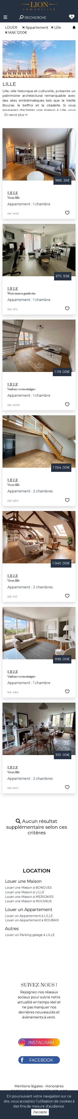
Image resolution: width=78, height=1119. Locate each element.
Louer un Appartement (28, 909)
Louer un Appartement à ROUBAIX (32, 920)
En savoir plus (14, 115)
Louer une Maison (23, 881)
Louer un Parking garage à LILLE (30, 935)
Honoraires (54, 1086)
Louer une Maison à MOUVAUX (28, 901)
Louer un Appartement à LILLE (29, 916)
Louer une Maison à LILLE (24, 892)
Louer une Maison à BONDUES (28, 887)
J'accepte (40, 1112)
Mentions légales (29, 1086)
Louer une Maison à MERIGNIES (29, 897)
